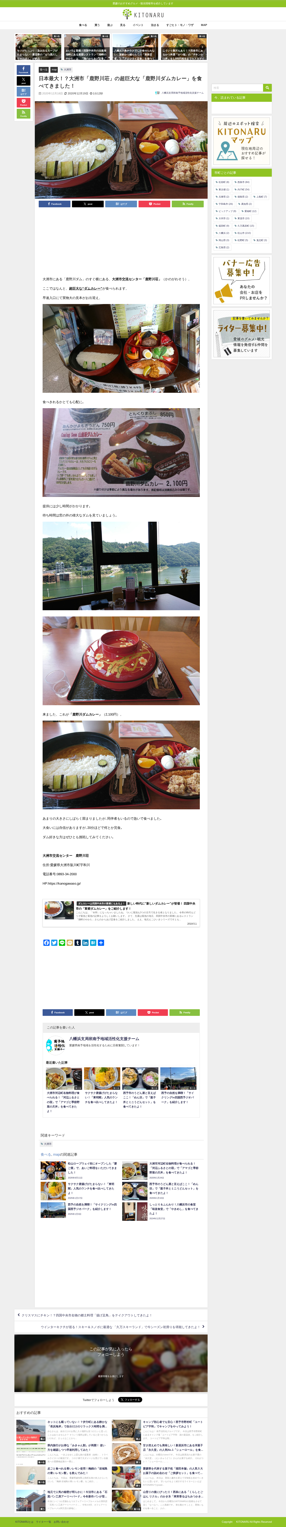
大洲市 (67, 69)
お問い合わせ (61, 1522)
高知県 (246, 204)
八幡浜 (224, 233)
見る (122, 25)
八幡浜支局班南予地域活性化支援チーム (183, 93)
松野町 (243, 240)
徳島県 (243, 197)
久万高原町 (246, 226)
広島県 (224, 247)
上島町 (261, 197)
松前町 (224, 182)
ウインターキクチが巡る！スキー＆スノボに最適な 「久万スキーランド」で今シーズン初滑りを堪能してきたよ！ (120, 1326)
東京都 (224, 189)
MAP (204, 25)
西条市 (243, 182)
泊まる (155, 25)
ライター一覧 (43, 1522)
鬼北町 (261, 240)
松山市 (244, 233)
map (54, 69)
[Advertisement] (82, 241)
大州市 (224, 218)
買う (97, 25)
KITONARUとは (24, 1522)
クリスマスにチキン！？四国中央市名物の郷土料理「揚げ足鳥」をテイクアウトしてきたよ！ (87, 1315)
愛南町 (250, 211)
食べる (83, 25)
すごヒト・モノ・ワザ (180, 25)
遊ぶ (110, 25)
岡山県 (224, 240)
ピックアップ (227, 211)
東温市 (243, 218)
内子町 (243, 189)
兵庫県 (224, 197)
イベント (138, 25)
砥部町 (224, 226)
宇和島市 (226, 204)
